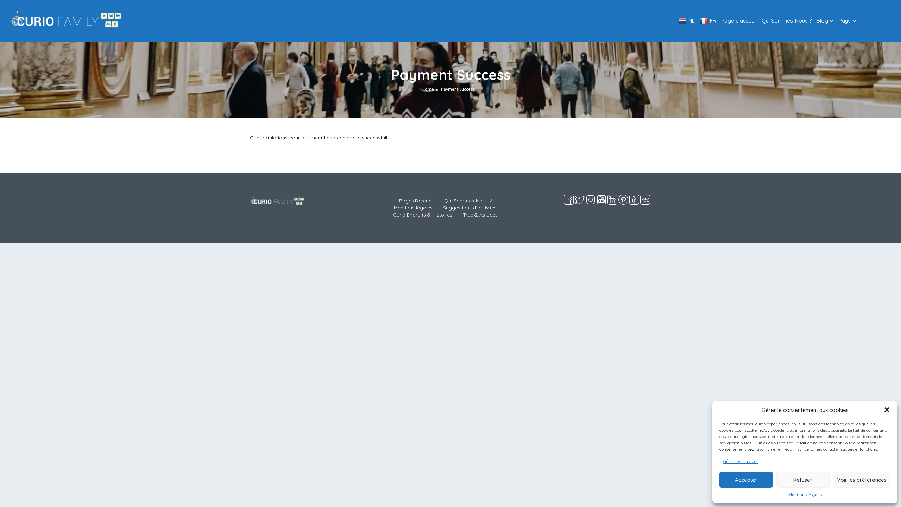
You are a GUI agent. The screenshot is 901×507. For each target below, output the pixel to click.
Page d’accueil (739, 20)
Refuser (802, 479)
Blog (822, 20)
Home (428, 89)
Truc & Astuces (480, 215)
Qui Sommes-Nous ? (787, 20)
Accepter (746, 479)
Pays (845, 20)
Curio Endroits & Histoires (422, 215)
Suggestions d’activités (470, 208)
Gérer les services (740, 461)
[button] (886, 409)
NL (691, 20)
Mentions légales (805, 495)
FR (713, 20)
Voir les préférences (862, 479)
